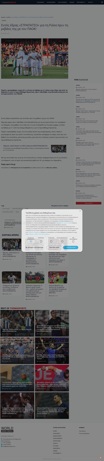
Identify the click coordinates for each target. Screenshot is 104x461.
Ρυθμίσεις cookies (33, 234)
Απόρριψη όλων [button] (54, 247)
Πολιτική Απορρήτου (44, 234)
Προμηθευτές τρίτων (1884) (63, 223)
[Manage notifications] (100, 457)
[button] (34, 247)
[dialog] (52, 230)
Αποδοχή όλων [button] (70, 247)
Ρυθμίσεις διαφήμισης (34, 232)
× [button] (80, 210)
